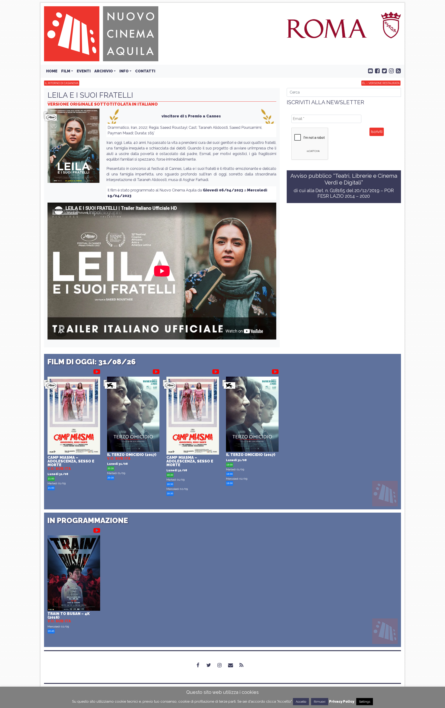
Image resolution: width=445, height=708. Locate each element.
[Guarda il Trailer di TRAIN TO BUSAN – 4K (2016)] (96, 529)
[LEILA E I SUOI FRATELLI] (73, 147)
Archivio (103, 71)
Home (51, 71)
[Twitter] (211, 665)
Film (65, 71)
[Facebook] (200, 665)
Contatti (145, 71)
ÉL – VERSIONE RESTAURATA (381, 83)
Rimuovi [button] (319, 701)
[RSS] (244, 665)
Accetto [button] (301, 701)
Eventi (84, 71)
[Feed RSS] (397, 70)
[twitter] (383, 70)
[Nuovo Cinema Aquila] (101, 33)
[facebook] (376, 70)
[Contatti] (233, 665)
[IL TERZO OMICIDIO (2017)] (133, 415)
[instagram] (390, 70)
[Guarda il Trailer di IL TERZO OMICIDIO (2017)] (156, 371)
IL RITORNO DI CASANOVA (61, 83)
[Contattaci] (369, 70)
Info (124, 71)
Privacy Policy (341, 701)
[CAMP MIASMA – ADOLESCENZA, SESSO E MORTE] (74, 416)
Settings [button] (364, 701)
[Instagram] (222, 665)
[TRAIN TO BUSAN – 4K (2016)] (74, 573)
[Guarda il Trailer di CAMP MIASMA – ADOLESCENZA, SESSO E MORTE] (96, 371)
